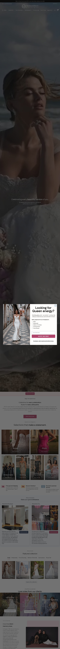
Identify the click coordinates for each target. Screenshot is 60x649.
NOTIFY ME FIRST (43, 336)
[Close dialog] (55, 306)
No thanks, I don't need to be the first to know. (43, 341)
